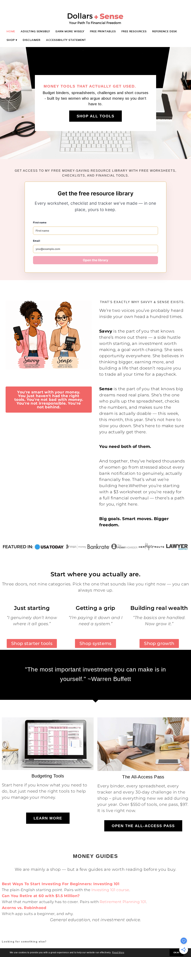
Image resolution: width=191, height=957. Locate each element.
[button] (49, 399)
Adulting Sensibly (35, 31)
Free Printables (103, 31)
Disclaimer (31, 40)
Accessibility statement (66, 40)
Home (11, 31)
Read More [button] (118, 952)
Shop (11, 40)
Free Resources (134, 31)
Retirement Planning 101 (123, 902)
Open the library (95, 260)
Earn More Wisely (70, 31)
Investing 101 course (110, 890)
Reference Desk (164, 31)
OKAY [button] (176, 952)
